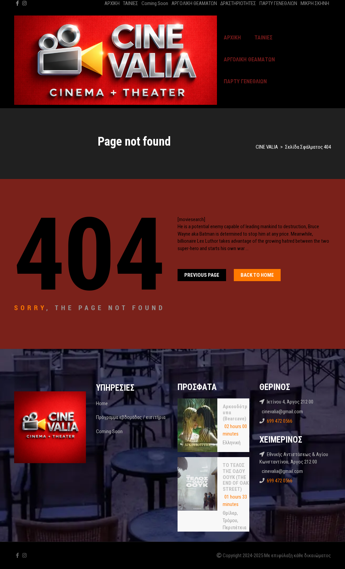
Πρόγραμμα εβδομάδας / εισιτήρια (130, 417)
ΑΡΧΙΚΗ (112, 3)
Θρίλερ (230, 513)
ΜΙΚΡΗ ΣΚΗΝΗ (315, 3)
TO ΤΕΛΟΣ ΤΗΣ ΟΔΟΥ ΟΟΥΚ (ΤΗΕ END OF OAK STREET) (236, 477)
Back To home (257, 275)
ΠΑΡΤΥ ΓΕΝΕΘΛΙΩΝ (278, 3)
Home (102, 403)
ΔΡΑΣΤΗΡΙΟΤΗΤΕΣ (238, 3)
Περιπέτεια (234, 528)
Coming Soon (155, 3)
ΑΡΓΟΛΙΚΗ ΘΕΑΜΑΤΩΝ (194, 3)
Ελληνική (232, 443)
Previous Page (201, 275)
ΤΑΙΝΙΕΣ (130, 3)
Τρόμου (230, 520)
